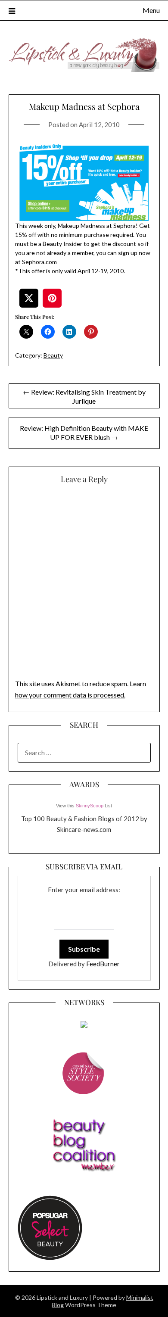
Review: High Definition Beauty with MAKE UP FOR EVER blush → (84, 432)
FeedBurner (103, 964)
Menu (151, 10)
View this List (84, 805)
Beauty (53, 355)
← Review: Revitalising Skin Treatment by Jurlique (84, 396)
